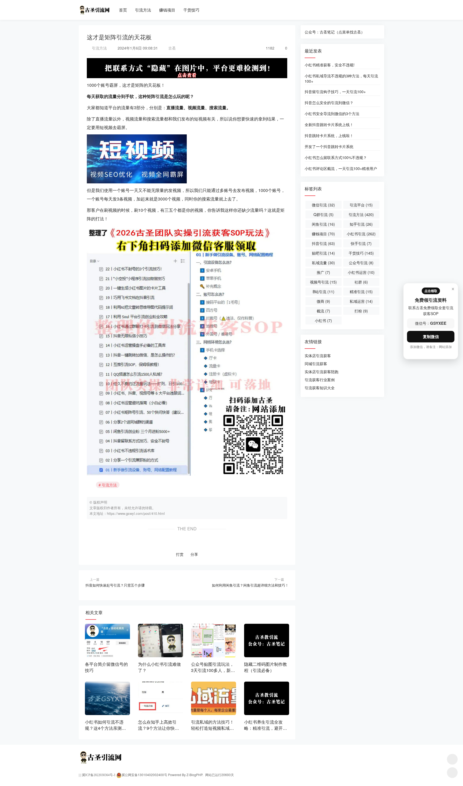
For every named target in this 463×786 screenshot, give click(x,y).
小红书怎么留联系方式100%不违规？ (336, 157)
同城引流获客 (316, 363)
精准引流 (361, 291)
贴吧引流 (323, 253)
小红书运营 (361, 272)
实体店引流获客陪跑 (321, 371)
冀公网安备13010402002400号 (144, 774)
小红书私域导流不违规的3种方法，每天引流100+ (341, 78)
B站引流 (323, 291)
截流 (323, 310)
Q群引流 (323, 214)
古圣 (171, 48)
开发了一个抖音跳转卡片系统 (329, 146)
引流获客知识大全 (320, 387)
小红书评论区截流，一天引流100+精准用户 (341, 168)
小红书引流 (361, 233)
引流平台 (361, 204)
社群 (361, 282)
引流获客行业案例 (320, 379)
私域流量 (323, 262)
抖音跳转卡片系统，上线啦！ (329, 135)
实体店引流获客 (318, 355)
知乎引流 (361, 224)
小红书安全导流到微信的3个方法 (332, 113)
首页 (123, 10)
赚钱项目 (167, 10)
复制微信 (431, 336)
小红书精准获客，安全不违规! (329, 64)
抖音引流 (323, 243)
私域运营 (361, 301)
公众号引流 (361, 262)
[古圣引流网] (94, 7)
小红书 (323, 320)
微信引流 (323, 204)
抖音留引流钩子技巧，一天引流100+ (335, 91)
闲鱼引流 (323, 224)
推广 (323, 272)
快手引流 (361, 243)
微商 (323, 301)
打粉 (361, 310)
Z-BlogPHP (194, 774)
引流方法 (143, 10)
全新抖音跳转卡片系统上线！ (329, 124)
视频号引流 (323, 282)
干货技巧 (191, 10)
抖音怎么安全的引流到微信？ (329, 102)
